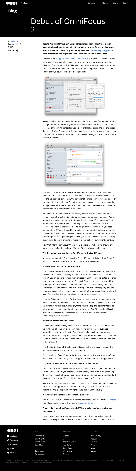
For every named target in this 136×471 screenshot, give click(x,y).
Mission (94, 442)
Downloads (39, 454)
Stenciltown (67, 448)
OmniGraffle (40, 439)
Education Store (85, 403)
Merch (93, 451)
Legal (93, 448)
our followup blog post (100, 50)
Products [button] (25, 3)
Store (125, 3)
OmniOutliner (40, 442)
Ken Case (14, 41)
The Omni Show (69, 442)
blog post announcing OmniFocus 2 (72, 59)
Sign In (115, 3)
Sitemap (66, 454)
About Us (94, 439)
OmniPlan (39, 445)
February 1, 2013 (14, 44)
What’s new (67, 451)
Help (104, 3)
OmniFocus (39, 436)
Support (66, 436)
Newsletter (67, 445)
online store (110, 400)
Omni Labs (39, 451)
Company (92, 3)
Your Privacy (96, 436)
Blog (12, 10)
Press (93, 445)
